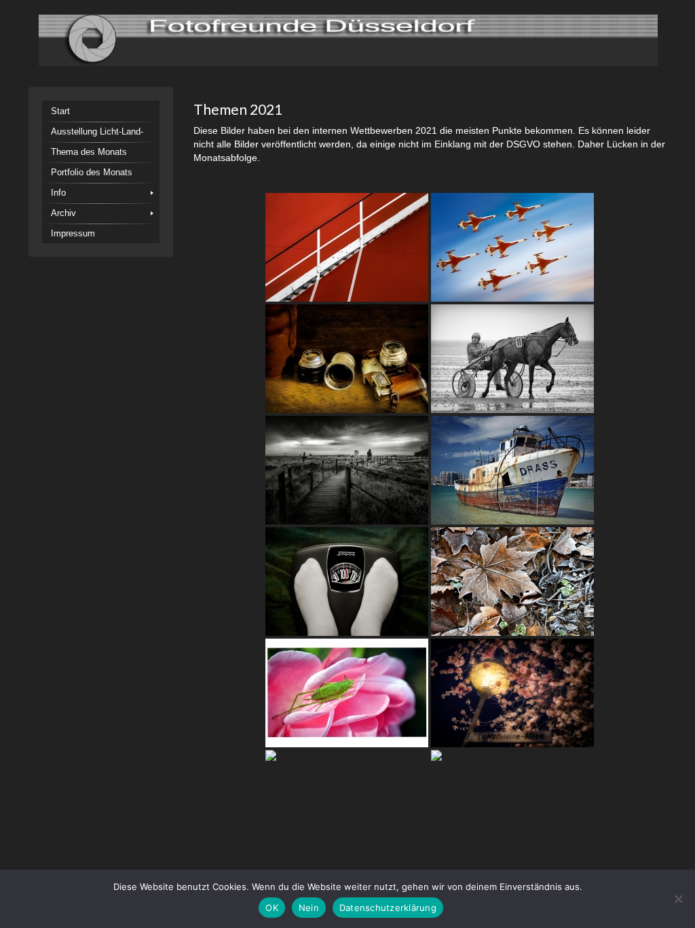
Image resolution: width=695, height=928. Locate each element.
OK (271, 907)
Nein (309, 907)
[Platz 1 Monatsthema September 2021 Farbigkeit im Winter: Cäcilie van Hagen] (512, 581)
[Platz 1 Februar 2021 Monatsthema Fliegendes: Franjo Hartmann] (512, 247)
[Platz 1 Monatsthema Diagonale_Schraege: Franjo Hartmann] (346, 247)
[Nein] (678, 899)
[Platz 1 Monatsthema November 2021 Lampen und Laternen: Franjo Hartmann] (512, 693)
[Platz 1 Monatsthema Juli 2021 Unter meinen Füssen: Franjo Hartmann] (346, 581)
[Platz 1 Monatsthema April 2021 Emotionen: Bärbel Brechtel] (512, 358)
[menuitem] (100, 111)
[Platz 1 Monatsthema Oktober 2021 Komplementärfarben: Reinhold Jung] (346, 693)
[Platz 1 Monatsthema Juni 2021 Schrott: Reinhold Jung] (512, 470)
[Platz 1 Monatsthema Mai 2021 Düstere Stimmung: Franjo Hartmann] (346, 470)
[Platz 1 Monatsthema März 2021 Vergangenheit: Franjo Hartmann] (346, 358)
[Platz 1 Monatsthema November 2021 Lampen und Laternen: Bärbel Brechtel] (346, 804)
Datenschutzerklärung (387, 907)
